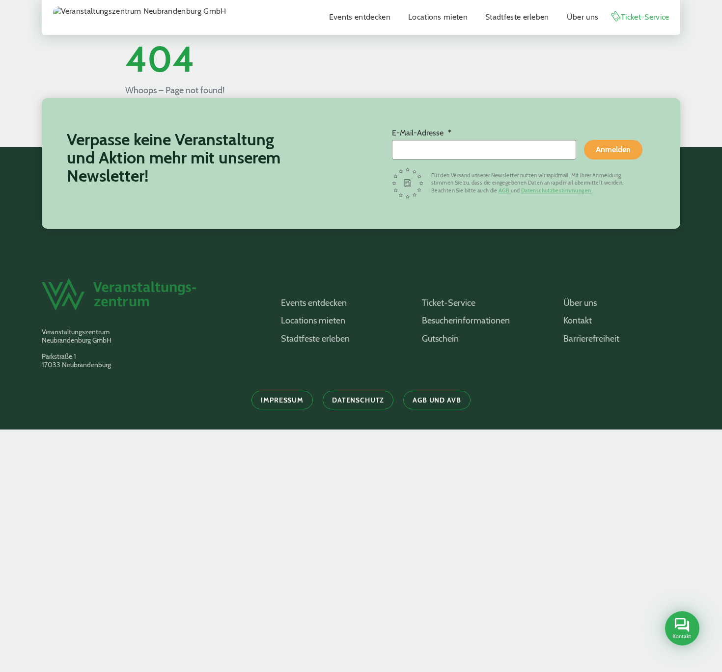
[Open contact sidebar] (680, 629)
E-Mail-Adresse (418, 132)
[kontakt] (682, 628)
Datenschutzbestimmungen (556, 190)
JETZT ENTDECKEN (196, 620)
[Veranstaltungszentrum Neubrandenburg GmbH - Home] (149, 299)
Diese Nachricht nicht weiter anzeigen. (147, 661)
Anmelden (613, 149)
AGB (504, 190)
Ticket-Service (645, 17)
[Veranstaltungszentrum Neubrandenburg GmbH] (139, 17)
